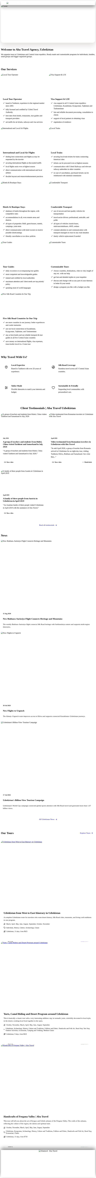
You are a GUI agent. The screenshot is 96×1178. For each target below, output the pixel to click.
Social (56, 1164)
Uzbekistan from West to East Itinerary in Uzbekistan (32, 913)
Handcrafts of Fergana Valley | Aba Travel (26, 1116)
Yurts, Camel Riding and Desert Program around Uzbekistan (36, 1014)
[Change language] (91, 3)
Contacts (56, 1161)
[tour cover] (48, 875)
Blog (40, 1164)
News (48, 1168)
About (40, 1161)
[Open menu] (3, 3)
